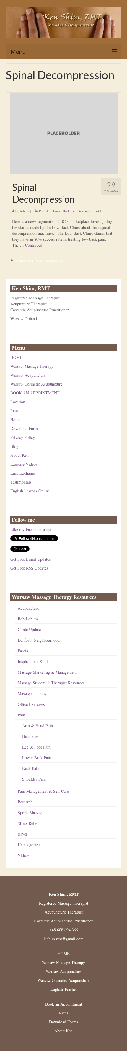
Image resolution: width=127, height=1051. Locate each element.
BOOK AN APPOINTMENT (35, 393)
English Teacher (63, 989)
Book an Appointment (63, 1004)
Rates (14, 410)
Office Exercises (31, 704)
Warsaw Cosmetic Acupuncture (36, 384)
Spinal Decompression (49, 261)
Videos (23, 855)
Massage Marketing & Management (47, 672)
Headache (30, 736)
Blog (14, 446)
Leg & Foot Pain (36, 747)
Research (84, 211)
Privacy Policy (22, 437)
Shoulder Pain (34, 779)
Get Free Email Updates (30, 559)
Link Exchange (23, 473)
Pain (21, 715)
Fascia (23, 651)
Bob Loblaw (28, 619)
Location (17, 402)
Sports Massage (30, 812)
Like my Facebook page (30, 529)
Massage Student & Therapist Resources (51, 683)
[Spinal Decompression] (64, 132)
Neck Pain (30, 768)
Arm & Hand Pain (37, 725)
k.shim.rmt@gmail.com (64, 938)
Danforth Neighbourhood (39, 640)
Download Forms (24, 428)
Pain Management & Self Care (43, 791)
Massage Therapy (32, 693)
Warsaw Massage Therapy (31, 366)
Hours (15, 419)
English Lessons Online (30, 491)
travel (22, 834)
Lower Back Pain (64, 211)
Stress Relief (28, 823)
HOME (16, 357)
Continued (33, 245)
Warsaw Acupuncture (28, 375)
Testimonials (20, 482)
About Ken (19, 455)
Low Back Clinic (24, 261)
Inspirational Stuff (33, 661)
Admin (24, 211)
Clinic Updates (30, 629)
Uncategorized (30, 844)
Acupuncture (28, 608)
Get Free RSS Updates (29, 568)
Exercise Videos (23, 464)
